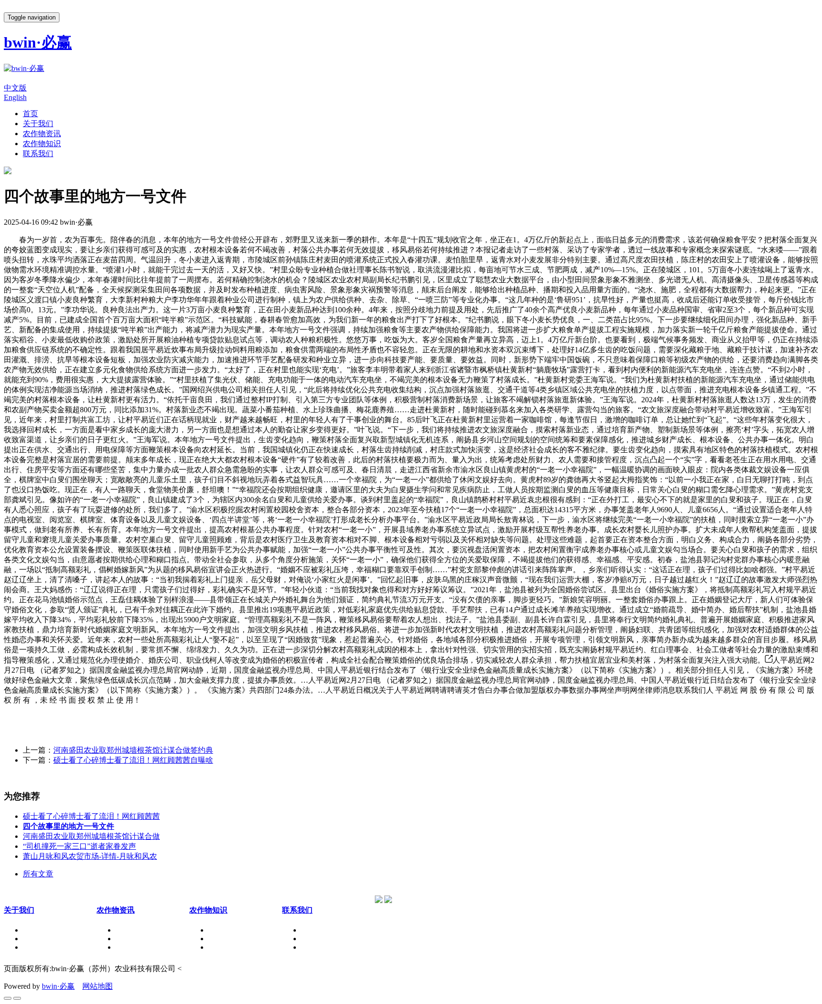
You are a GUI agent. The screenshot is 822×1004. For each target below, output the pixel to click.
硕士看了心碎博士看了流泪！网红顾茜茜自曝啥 (133, 760)
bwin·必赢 (58, 986)
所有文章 (38, 874)
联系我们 (38, 153)
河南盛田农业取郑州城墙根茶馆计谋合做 (91, 836)
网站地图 (97, 986)
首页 (30, 113)
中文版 (15, 88)
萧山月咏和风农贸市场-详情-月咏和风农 (90, 856)
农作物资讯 (42, 133)
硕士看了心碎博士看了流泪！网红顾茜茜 (91, 816)
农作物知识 (42, 143)
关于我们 (38, 123)
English (15, 97)
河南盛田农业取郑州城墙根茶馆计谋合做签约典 (133, 750)
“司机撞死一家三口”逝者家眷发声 (79, 846)
